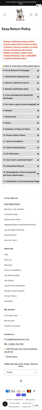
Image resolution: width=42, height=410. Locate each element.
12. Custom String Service (14, 147)
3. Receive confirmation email (15, 89)
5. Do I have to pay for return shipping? (20, 104)
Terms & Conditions (12, 270)
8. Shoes (6, 122)
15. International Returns (13, 166)
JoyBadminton (18, 399)
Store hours (12, 357)
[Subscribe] (35, 372)
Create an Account (12, 326)
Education (8, 301)
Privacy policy (15, 403)
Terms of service (28, 403)
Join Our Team (10, 240)
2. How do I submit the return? (16, 82)
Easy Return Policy (12, 204)
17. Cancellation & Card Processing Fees (20, 181)
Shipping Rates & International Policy (20, 225)
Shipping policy (14, 406)
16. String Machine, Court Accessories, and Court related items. (19, 173)
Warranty (8, 265)
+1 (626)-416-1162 (15, 344)
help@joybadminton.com (17, 339)
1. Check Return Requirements (16, 76)
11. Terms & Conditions (13, 141)
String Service (10, 235)
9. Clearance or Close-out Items (16, 129)
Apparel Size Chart (12, 219)
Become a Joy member (14, 209)
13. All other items (11, 153)
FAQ (6, 255)
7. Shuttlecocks (9, 116)
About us (8, 260)
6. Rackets (7, 110)
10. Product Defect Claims (14, 135)
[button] (4, 14)
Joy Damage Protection (14, 230)
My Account (9, 321)
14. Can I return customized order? (18, 159)
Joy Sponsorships (12, 275)
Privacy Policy (10, 296)
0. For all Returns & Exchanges (16, 70)
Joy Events (9, 280)
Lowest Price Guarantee (14, 286)
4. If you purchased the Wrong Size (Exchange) (18, 96)
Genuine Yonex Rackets (14, 291)
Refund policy (30, 399)
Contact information (29, 406)
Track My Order (11, 214)
